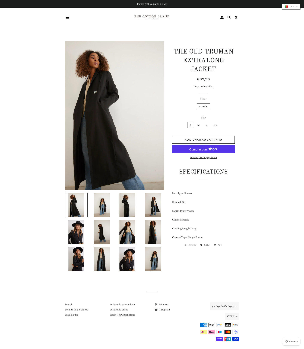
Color (203, 98)
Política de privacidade (122, 304)
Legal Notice (71, 314)
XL (215, 125)
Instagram (164, 309)
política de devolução (76, 309)
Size (203, 117)
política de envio (119, 309)
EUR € (230, 316)
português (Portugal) (223, 306)
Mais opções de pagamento (203, 157)
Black (203, 106)
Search (68, 304)
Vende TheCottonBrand (122, 314)
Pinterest (163, 304)
